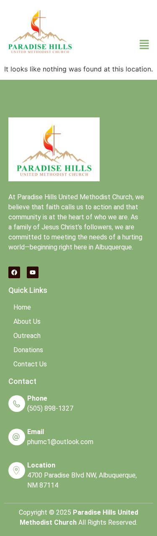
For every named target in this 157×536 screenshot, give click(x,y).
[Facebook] (14, 272)
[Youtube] (33, 272)
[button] (144, 45)
